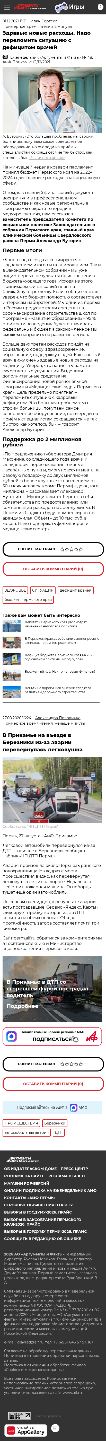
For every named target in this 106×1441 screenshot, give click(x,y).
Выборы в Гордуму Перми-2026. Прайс (45, 1231)
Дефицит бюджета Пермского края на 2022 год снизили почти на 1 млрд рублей (59, 657)
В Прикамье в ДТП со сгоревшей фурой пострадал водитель (47, 988)
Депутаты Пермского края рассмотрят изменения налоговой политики (56, 624)
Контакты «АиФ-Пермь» (30, 1198)
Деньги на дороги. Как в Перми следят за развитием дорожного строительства (58, 690)
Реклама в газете (67, 1176)
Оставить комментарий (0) (53, 569)
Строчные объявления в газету (38, 1205)
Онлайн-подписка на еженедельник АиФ (50, 1190)
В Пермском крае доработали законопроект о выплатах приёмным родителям (62, 641)
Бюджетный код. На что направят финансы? (60, 671)
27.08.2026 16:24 (17, 718)
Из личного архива (47, 157)
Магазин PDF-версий (26, 1183)
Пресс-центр (74, 1168)
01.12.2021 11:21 (14, 21)
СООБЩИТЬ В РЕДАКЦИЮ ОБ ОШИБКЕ (42, 1238)
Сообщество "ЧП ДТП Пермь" (30, 826)
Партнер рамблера (48, 1416)
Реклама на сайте (24, 1176)
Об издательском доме (30, 1168)
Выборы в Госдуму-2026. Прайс (38, 1212)
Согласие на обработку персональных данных (47, 1351)
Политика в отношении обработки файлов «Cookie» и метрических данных (45, 1367)
